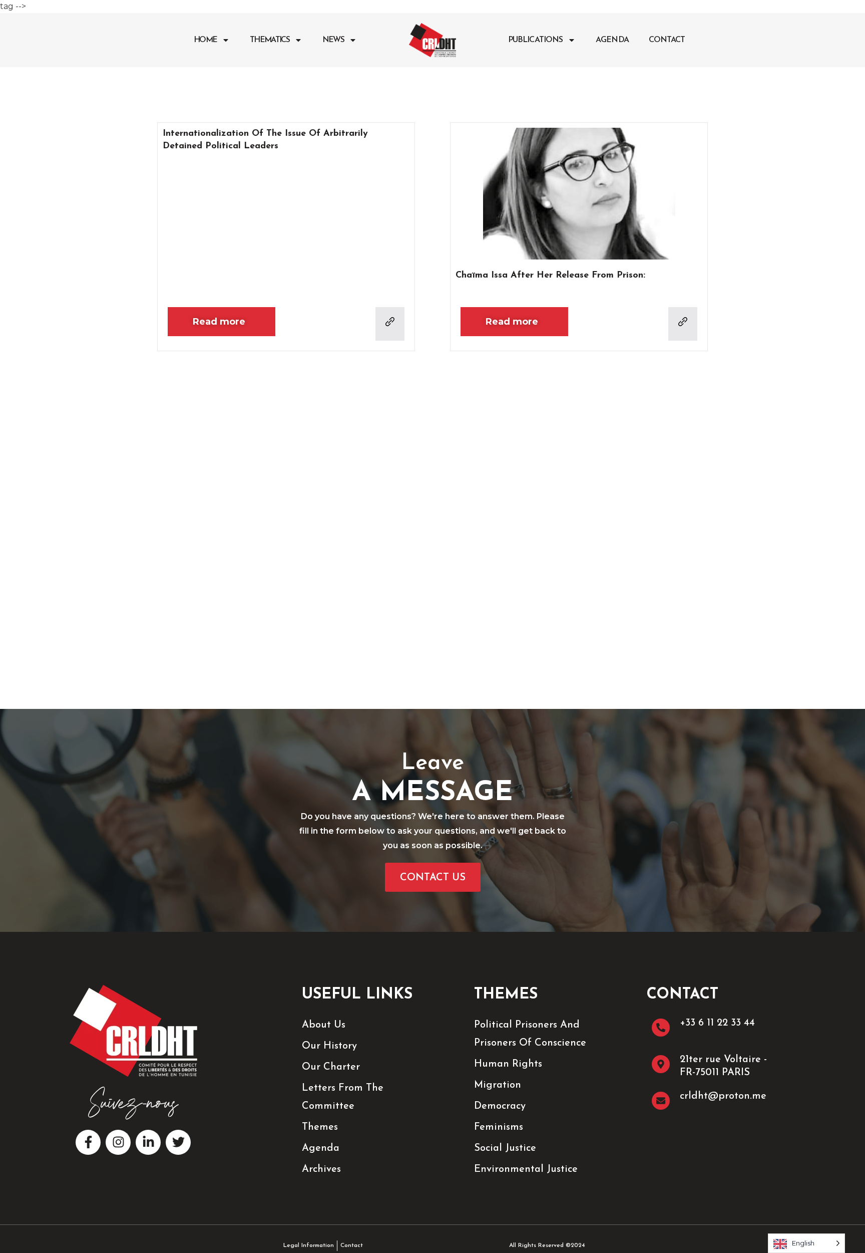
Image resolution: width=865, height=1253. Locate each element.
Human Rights (508, 1064)
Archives (321, 1169)
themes (320, 1127)
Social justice (505, 1148)
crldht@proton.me (723, 1096)
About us (323, 1025)
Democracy (500, 1106)
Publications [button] (535, 40)
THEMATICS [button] (269, 40)
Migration (497, 1085)
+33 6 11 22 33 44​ (717, 1023)
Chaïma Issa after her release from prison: (550, 275)
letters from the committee (342, 1097)
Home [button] (205, 40)
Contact (667, 40)
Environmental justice (526, 1169)
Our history (329, 1046)
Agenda (612, 40)
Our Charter (331, 1067)
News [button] (333, 40)
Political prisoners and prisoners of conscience (530, 1034)
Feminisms (498, 1127)
